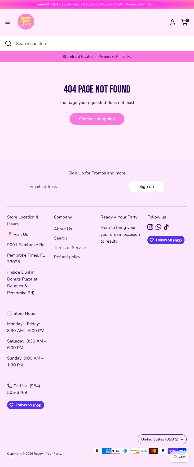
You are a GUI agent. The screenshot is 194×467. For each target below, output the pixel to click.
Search (60, 238)
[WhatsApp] (158, 227)
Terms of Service (70, 247)
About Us (63, 229)
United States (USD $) (159, 439)
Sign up (146, 186)
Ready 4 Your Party (47, 453)
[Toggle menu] (7, 22)
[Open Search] (8, 43)
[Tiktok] (166, 227)
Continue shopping (97, 119)
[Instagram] (150, 227)
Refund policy (67, 257)
